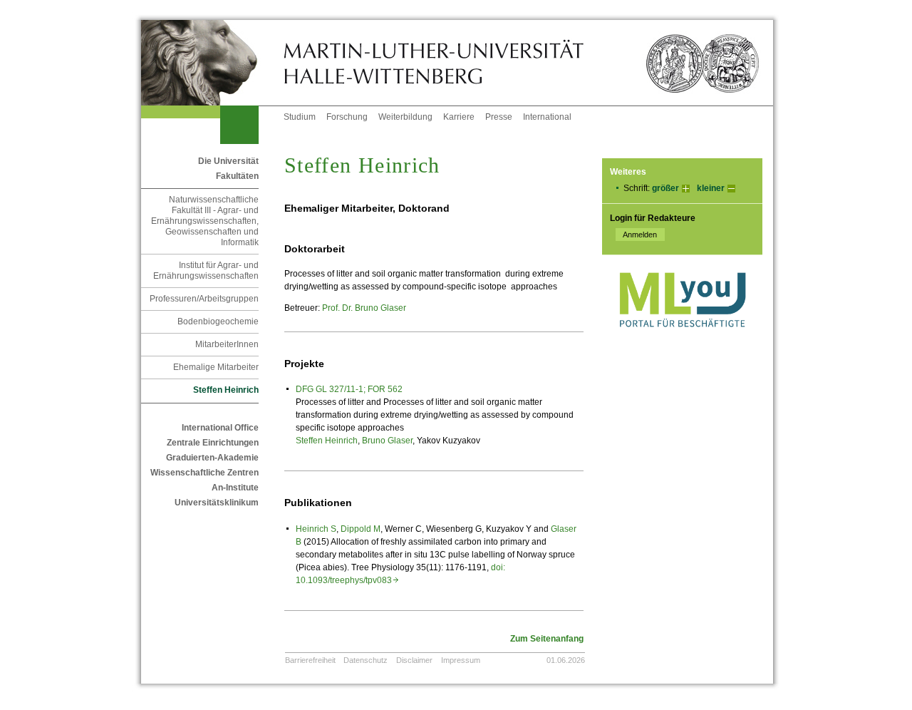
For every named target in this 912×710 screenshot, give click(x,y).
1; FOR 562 (380, 389)
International (547, 117)
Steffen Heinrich (327, 441)
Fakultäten (237, 176)
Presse (498, 117)
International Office (220, 428)
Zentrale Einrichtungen (213, 443)
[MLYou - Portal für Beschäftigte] (682, 341)
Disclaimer (414, 660)
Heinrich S (316, 529)
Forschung (347, 117)
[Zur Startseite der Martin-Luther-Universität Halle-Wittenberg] (212, 63)
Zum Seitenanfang (547, 639)
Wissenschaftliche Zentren (204, 473)
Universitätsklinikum (217, 503)
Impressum (460, 660)
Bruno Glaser (387, 441)
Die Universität (228, 161)
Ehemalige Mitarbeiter (216, 367)
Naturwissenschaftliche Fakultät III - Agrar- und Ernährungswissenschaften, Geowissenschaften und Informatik (205, 221)
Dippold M (360, 529)
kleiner (711, 188)
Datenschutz (365, 660)
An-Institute (235, 488)
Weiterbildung (405, 117)
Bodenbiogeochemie (218, 321)
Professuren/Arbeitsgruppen (204, 299)
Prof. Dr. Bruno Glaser (364, 308)
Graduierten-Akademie (212, 458)
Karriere (459, 117)
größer (665, 188)
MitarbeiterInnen (227, 344)
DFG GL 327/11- (327, 389)
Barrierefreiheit (310, 660)
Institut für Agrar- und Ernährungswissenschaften (206, 270)
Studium (300, 117)
